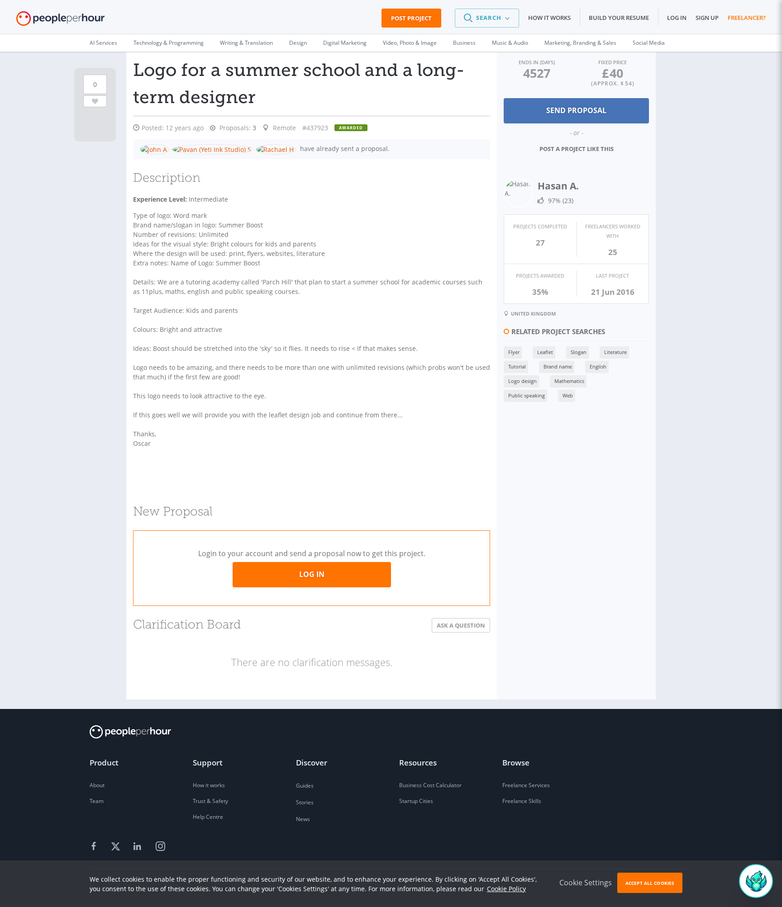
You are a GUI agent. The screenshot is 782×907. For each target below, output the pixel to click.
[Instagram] (160, 847)
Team (97, 801)
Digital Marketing (345, 43)
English (598, 366)
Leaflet (545, 352)
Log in (677, 18)
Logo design (522, 381)
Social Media (649, 43)
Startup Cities (416, 801)
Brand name (558, 366)
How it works (549, 18)
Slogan (578, 352)
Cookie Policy (506, 888)
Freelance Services (526, 785)
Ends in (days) (537, 62)
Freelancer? (747, 18)
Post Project (411, 18)
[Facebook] (95, 847)
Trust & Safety (210, 801)
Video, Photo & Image (410, 43)
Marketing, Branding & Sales (580, 43)
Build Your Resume (619, 18)
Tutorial (517, 366)
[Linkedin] (138, 847)
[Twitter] (117, 847)
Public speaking (526, 395)
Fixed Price (612, 62)
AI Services (103, 43)
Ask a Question (461, 625)
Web (568, 395)
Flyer (514, 352)
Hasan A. (558, 186)
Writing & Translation (246, 43)
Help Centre (208, 817)
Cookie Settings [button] (585, 883)
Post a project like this (576, 149)
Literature (615, 352)
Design (298, 43)
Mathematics (569, 381)
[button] (487, 18)
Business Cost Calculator (430, 785)
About (97, 785)
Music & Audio (510, 43)
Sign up (707, 18)
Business (464, 43)
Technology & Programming (169, 43)
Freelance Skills (521, 801)
